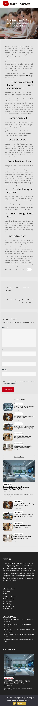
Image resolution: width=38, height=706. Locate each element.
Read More (13, 580)
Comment (5, 327)
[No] (36, 700)
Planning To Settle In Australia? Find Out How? (17, 289)
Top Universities (9, 606)
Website (4, 370)
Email (4, 360)
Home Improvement (18, 403)
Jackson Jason (9, 269)
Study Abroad (9, 601)
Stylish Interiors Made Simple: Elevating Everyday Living (23, 446)
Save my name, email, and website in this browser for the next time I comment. (19, 382)
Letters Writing (9, 599)
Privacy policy (21, 703)
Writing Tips (8, 609)
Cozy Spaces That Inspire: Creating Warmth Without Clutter (24, 417)
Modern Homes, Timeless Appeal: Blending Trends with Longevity (24, 427)
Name (4, 350)
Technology (8, 604)
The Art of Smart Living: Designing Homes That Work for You (24, 407)
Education (29, 269)
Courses (7, 591)
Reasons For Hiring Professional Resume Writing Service (20, 301)
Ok (14, 703)
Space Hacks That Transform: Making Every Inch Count (22, 436)
